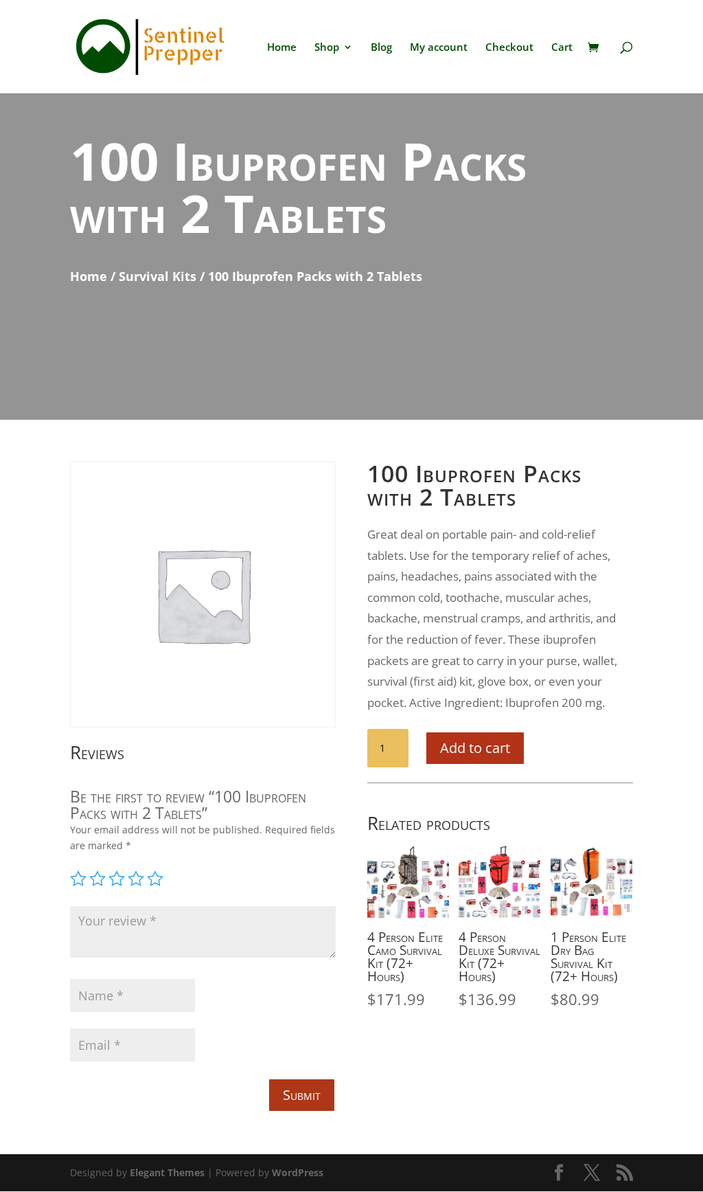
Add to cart (475, 748)
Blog (381, 48)
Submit (302, 1095)
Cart (562, 48)
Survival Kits (157, 276)
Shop (326, 48)
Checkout (509, 48)
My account (439, 48)
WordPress (297, 1172)
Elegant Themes (167, 1172)
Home (282, 48)
